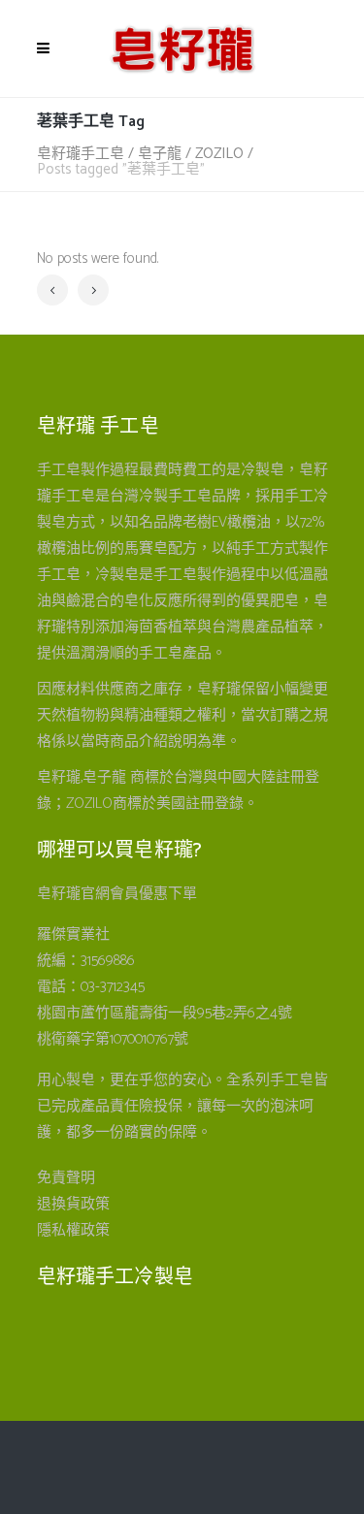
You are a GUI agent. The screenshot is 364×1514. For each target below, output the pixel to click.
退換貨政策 (73, 1204)
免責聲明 (66, 1178)
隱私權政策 (73, 1230)
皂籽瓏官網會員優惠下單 (117, 894)
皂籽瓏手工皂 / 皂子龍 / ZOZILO (140, 153)
